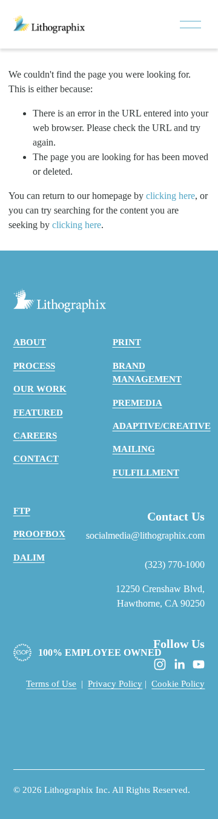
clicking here (170, 195)
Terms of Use (51, 684)
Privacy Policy (115, 684)
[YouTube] (199, 664)
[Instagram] (160, 664)
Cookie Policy (178, 684)
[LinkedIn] (179, 664)
